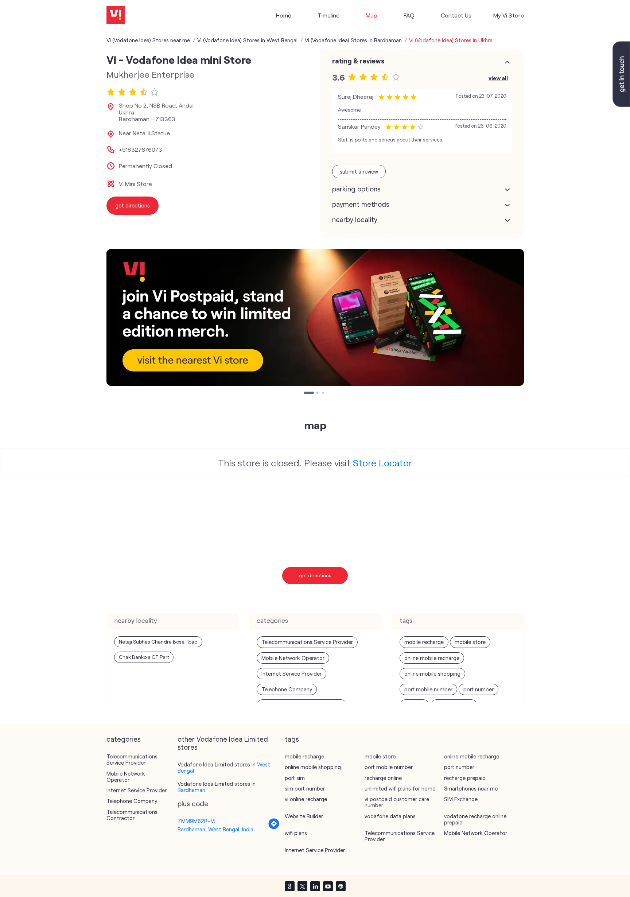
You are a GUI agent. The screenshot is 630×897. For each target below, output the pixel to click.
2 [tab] (318, 393)
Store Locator (382, 462)
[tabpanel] (315, 317)
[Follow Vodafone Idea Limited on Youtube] (327, 886)
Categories (123, 739)
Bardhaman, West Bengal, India (215, 829)
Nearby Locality (354, 219)
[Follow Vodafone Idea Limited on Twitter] (302, 886)
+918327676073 (140, 149)
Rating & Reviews (358, 61)
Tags (292, 739)
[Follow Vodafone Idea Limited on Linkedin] (315, 886)
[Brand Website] (340, 886)
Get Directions (315, 575)
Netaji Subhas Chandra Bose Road (158, 641)
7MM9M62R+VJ (196, 821)
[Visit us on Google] (289, 886)
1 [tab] (305, 393)
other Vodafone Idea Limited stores (223, 743)
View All (498, 77)
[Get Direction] (274, 827)
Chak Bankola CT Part (144, 657)
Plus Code (193, 804)
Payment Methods (360, 204)
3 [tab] (324, 393)
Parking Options (356, 189)
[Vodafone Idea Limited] (115, 15)
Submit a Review (359, 171)
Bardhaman (191, 790)
